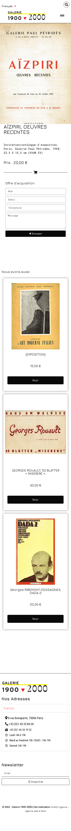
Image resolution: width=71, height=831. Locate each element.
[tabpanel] (35, 731)
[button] (66, 4)
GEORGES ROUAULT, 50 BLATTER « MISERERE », (35, 471)
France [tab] (8, 708)
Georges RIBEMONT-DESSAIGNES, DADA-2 (35, 591)
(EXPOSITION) (35, 354)
